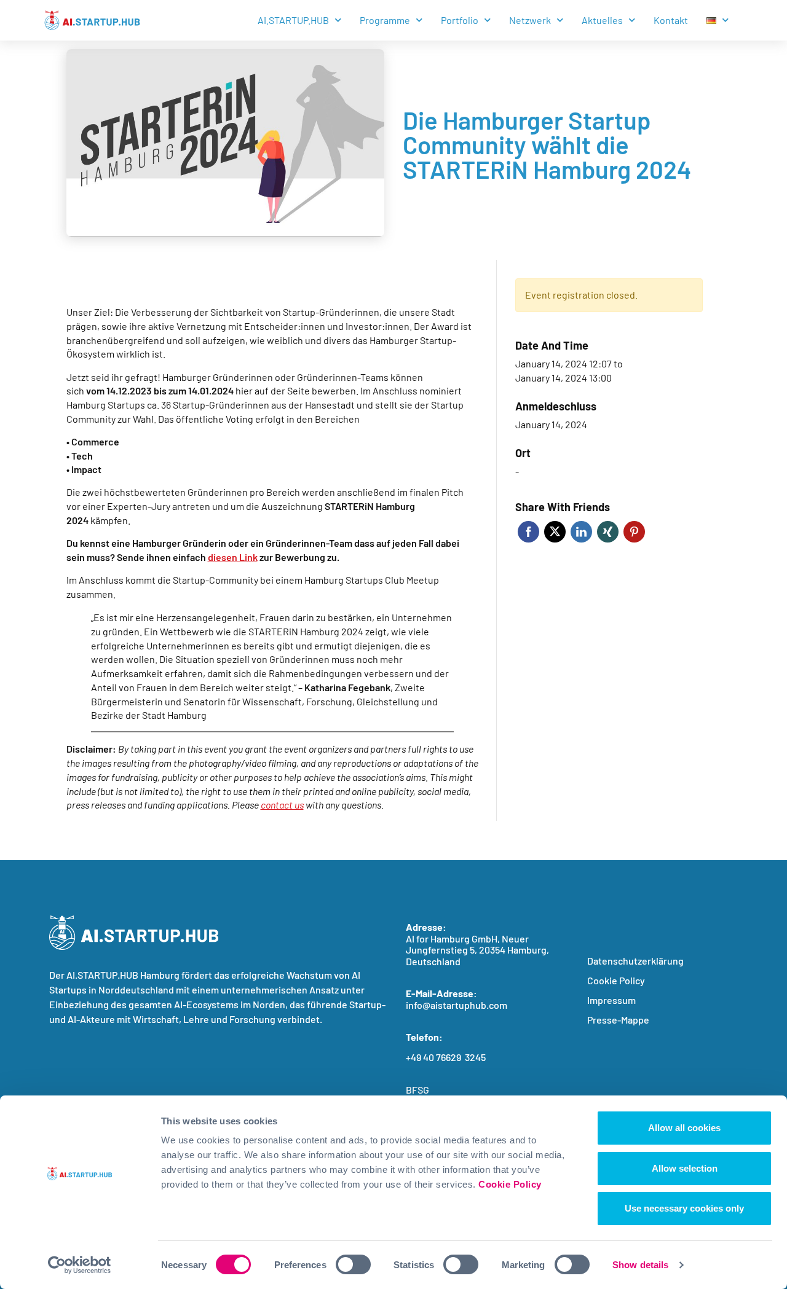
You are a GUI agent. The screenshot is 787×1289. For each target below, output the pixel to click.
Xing (608, 532)
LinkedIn (581, 532)
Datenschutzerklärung (635, 960)
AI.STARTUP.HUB (293, 20)
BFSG (417, 1089)
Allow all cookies (684, 1127)
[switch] (353, 1264)
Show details (640, 1265)
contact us (282, 804)
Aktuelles (602, 20)
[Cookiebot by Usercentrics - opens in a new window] (79, 1265)
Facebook (528, 532)
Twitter (555, 532)
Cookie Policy (510, 1184)
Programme (385, 20)
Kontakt (671, 20)
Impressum (611, 1000)
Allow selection (685, 1168)
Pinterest (634, 532)
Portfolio (459, 20)
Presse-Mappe (618, 1019)
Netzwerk (530, 20)
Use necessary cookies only (684, 1208)
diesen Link (233, 557)
